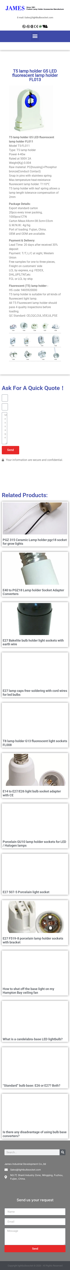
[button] (35, 36)
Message (10, 1226)
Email (8, 1216)
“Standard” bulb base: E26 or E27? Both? (31, 1085)
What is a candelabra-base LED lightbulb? (33, 1039)
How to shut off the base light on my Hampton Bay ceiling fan (28, 991)
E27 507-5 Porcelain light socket (26, 892)
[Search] (63, 1152)
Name (8, 1206)
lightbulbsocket (25, 1265)
